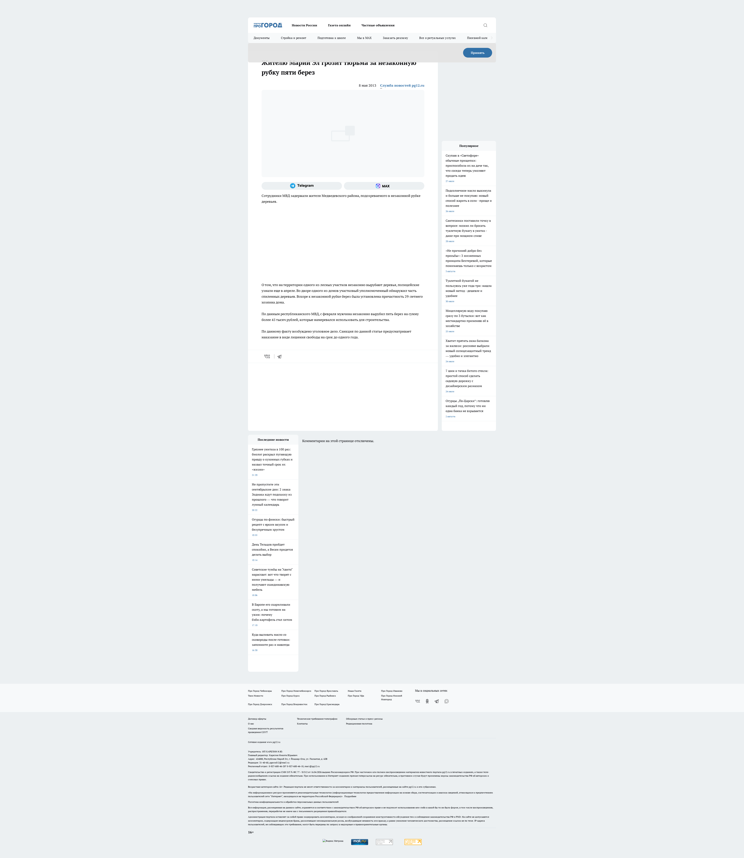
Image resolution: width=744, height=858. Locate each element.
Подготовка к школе (332, 38)
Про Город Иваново (391, 690)
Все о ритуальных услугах (437, 38)
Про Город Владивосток (294, 704)
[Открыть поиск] (485, 25)
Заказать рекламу (395, 38)
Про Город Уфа (356, 695)
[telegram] (281, 356)
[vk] (267, 356)
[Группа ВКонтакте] (417, 701)
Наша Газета (354, 690)
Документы (262, 38)
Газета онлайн (339, 25)
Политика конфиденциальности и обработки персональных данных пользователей (293, 801)
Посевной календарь (481, 38)
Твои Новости (255, 695)
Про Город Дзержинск (260, 704)
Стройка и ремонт (293, 38)
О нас (251, 723)
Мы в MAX (364, 38)
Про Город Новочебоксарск (296, 690)
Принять (478, 53)
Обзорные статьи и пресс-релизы (364, 718)
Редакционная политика (359, 723)
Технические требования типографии (317, 718)
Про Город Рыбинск (325, 695)
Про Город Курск (290, 695)
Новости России (304, 25)
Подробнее (350, 796)
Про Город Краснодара (326, 704)
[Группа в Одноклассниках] (427, 701)
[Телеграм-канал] (302, 186)
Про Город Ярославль (326, 690)
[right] (491, 38)
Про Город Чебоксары (260, 690)
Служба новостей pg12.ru (402, 85)
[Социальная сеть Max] (384, 186)
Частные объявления (378, 25)
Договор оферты (257, 718)
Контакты (302, 723)
